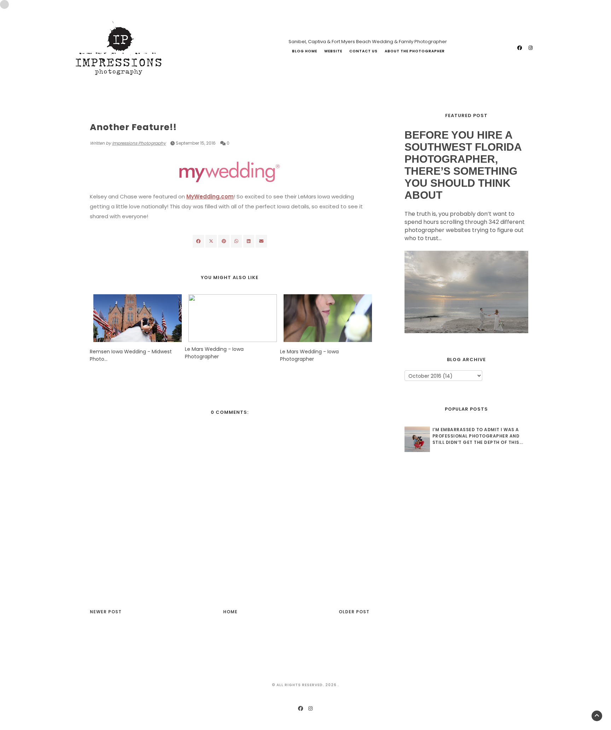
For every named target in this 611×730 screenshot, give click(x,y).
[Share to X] (211, 241)
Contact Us (363, 51)
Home (230, 612)
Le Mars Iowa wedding (118, 113)
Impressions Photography (139, 143)
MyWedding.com (210, 196)
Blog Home (304, 51)
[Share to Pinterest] (261, 241)
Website (333, 51)
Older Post (354, 612)
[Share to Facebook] (198, 241)
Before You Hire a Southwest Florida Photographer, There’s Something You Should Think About (463, 165)
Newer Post (106, 612)
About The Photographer (415, 51)
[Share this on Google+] (223, 241)
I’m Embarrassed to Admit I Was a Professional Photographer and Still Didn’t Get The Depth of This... (477, 436)
